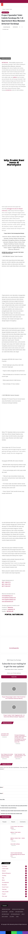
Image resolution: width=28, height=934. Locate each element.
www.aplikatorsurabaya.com (9, 597)
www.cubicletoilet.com (7, 601)
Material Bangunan (6, 873)
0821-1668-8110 (6, 582)
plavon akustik (5, 916)
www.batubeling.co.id (7, 595)
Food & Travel (5, 887)
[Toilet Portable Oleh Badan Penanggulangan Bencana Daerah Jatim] (5, 854)
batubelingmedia (6, 27)
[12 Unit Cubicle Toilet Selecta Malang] (5, 828)
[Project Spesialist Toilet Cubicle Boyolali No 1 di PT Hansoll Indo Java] (21, 749)
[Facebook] (10, 928)
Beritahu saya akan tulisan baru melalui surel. (11, 813)
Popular (4, 821)
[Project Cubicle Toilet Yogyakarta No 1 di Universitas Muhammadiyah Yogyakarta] (14, 707)
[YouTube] (14, 928)
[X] (8, 932)
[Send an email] (10, 27)
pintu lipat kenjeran (19, 911)
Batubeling (10, 607)
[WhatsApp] (14, 932)
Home (3, 9)
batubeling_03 (11, 609)
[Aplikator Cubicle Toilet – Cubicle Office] (5, 839)
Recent (13, 821)
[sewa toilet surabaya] (5, 847)
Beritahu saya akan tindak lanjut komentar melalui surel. (14, 810)
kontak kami (8, 90)
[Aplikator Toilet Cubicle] (5, 834)
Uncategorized (5, 882)
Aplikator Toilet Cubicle (15, 832)
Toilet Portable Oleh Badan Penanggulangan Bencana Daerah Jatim (17, 854)
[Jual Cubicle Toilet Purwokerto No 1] (7, 728)
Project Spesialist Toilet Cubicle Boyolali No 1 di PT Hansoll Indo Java (20, 755)
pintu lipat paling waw (15, 914)
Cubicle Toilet (9, 9)
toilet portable (5, 891)
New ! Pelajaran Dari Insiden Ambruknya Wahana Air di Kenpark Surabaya (7, 755)
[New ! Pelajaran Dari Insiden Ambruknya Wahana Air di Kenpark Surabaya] (7, 749)
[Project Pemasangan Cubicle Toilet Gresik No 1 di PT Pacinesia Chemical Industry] (14, 688)
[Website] (14, 650)
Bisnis (3, 880)
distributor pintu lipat (6, 909)
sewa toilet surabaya (15, 844)
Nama (1, 787)
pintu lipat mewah (5, 914)
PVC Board (4, 866)
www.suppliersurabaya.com (9, 599)
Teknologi (4, 889)
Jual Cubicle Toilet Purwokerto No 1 (5, 734)
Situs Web (2, 799)
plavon (23, 914)
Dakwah (4, 870)
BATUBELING (5, 62)
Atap (3, 877)
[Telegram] (19, 932)
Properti (4, 894)
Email (1, 793)
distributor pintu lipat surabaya (18, 909)
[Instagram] (17, 928)
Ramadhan (4, 884)
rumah (17, 916)
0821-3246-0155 (6, 584)
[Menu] (2, 2)
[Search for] (26, 2)
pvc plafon (12, 916)
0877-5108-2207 (6, 586)
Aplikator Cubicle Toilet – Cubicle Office (17, 839)
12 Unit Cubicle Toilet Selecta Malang (16, 827)
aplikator (15, 77)
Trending (4, 875)
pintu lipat (11, 911)
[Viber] (25, 932)
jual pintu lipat (4, 911)
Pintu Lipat (4, 896)
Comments (22, 821)
